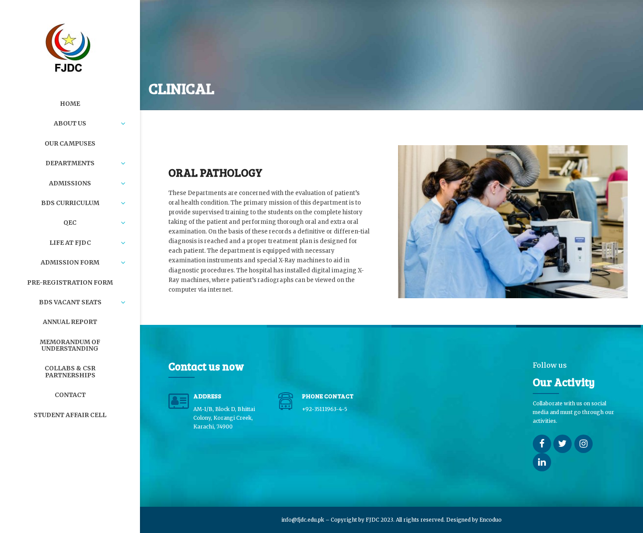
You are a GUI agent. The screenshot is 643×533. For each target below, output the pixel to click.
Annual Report (70, 322)
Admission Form (70, 262)
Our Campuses (70, 143)
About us (70, 123)
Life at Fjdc (70, 243)
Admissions (70, 183)
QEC (70, 222)
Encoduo (490, 519)
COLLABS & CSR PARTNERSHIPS (70, 371)
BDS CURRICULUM (70, 203)
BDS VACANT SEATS (70, 302)
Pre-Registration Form (70, 282)
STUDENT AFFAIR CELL (70, 415)
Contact (70, 395)
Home (70, 104)
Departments (69, 163)
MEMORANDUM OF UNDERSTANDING (70, 345)
